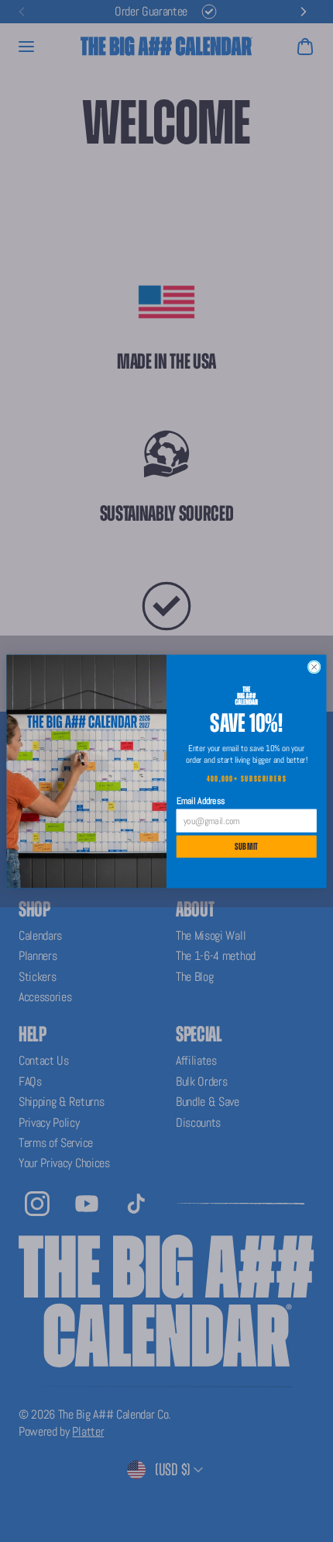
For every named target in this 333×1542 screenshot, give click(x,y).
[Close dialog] (314, 667)
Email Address (201, 800)
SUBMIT (247, 846)
